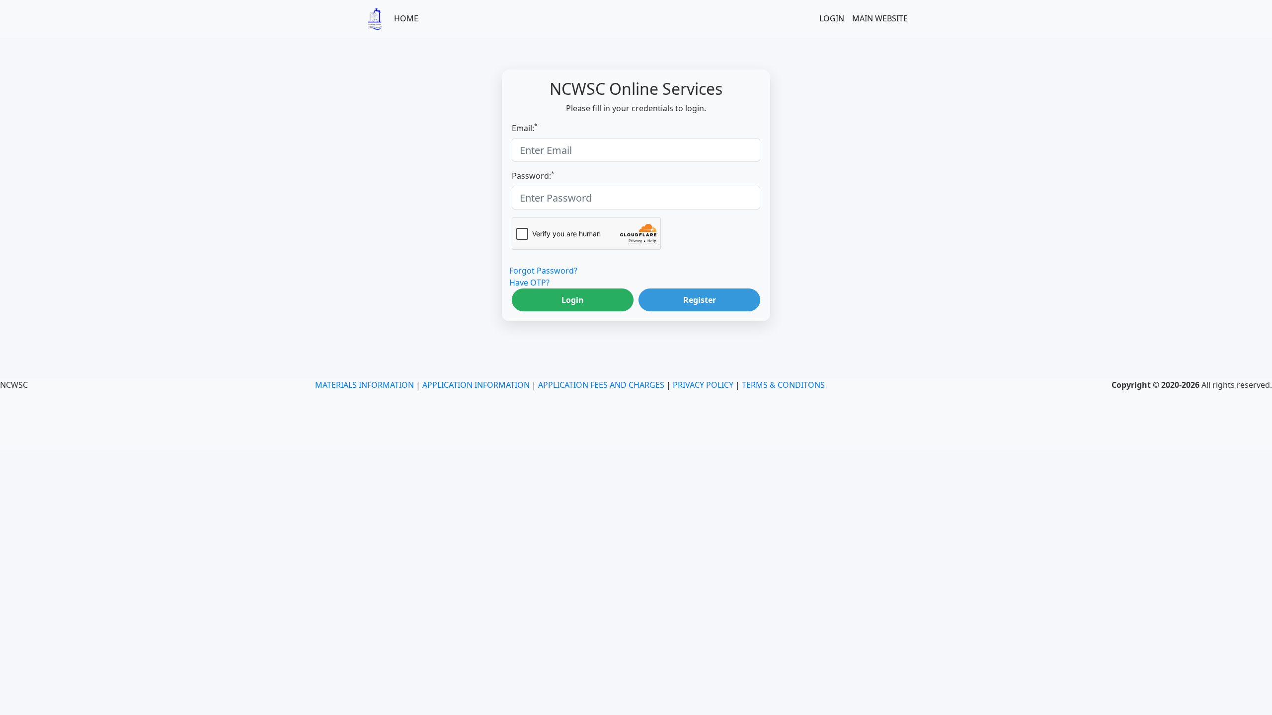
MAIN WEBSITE (880, 18)
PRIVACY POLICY (703, 384)
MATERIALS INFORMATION (364, 384)
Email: (525, 128)
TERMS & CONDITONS (783, 384)
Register (699, 299)
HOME (406, 18)
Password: (533, 175)
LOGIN (831, 18)
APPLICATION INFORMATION (476, 384)
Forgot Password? (543, 270)
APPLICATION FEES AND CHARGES (601, 384)
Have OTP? (529, 282)
